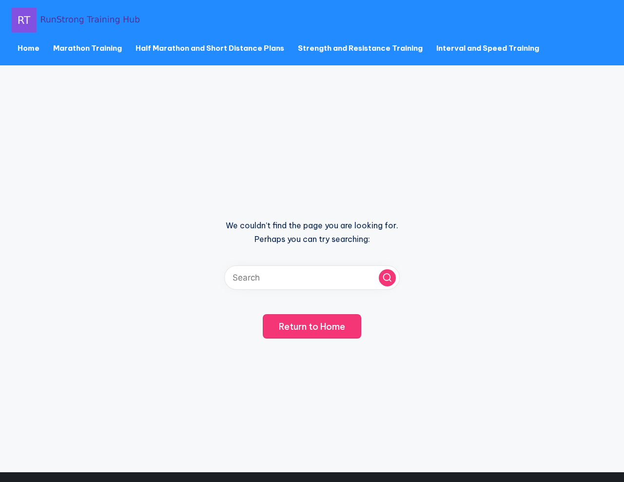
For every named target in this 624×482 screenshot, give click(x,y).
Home (28, 48)
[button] (387, 277)
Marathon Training (87, 48)
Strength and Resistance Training (360, 48)
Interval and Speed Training (487, 48)
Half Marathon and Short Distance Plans (210, 48)
